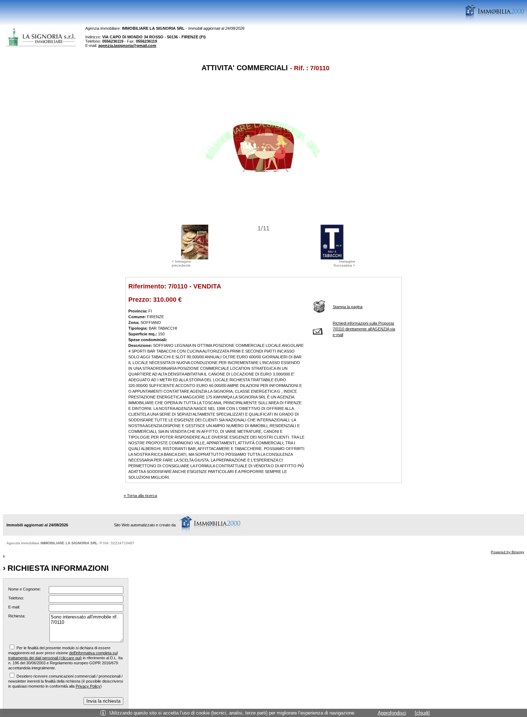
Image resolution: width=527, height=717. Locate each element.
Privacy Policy (88, 686)
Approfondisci (392, 713)
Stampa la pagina (347, 307)
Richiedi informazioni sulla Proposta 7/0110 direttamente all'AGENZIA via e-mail (364, 329)
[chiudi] (422, 713)
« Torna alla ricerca (140, 495)
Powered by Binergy (507, 552)
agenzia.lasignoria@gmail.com (127, 45)
